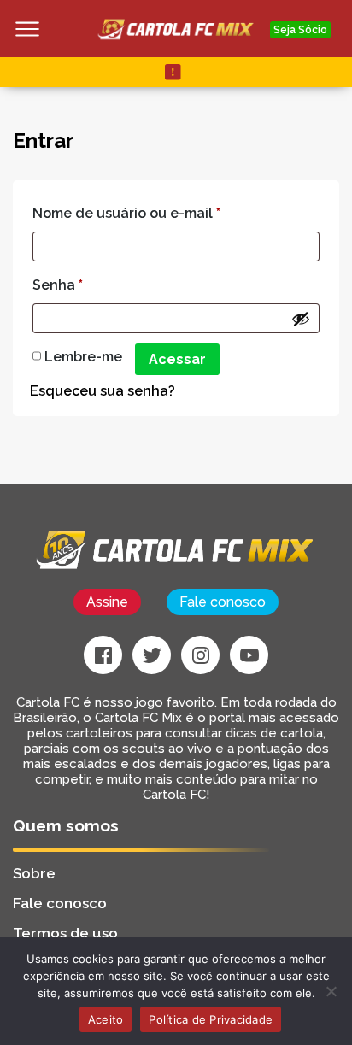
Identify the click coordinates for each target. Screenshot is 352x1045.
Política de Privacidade (211, 1019)
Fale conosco (222, 602)
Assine (107, 602)
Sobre (34, 873)
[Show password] (300, 318)
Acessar (177, 359)
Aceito (106, 1019)
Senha (57, 285)
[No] (330, 991)
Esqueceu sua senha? (102, 391)
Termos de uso (65, 933)
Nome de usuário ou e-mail (126, 213)
